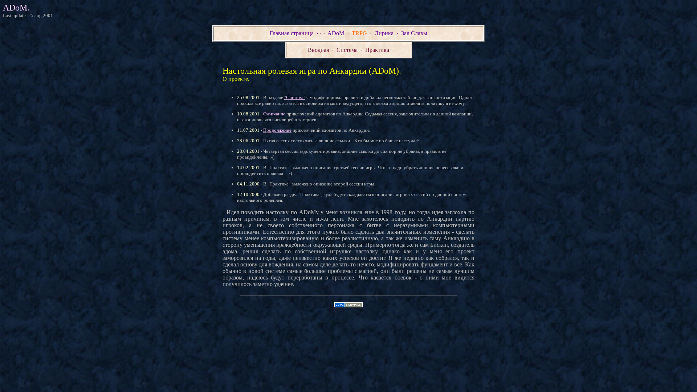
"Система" (294, 97)
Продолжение (277, 130)
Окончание (274, 114)
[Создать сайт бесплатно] (348, 305)
